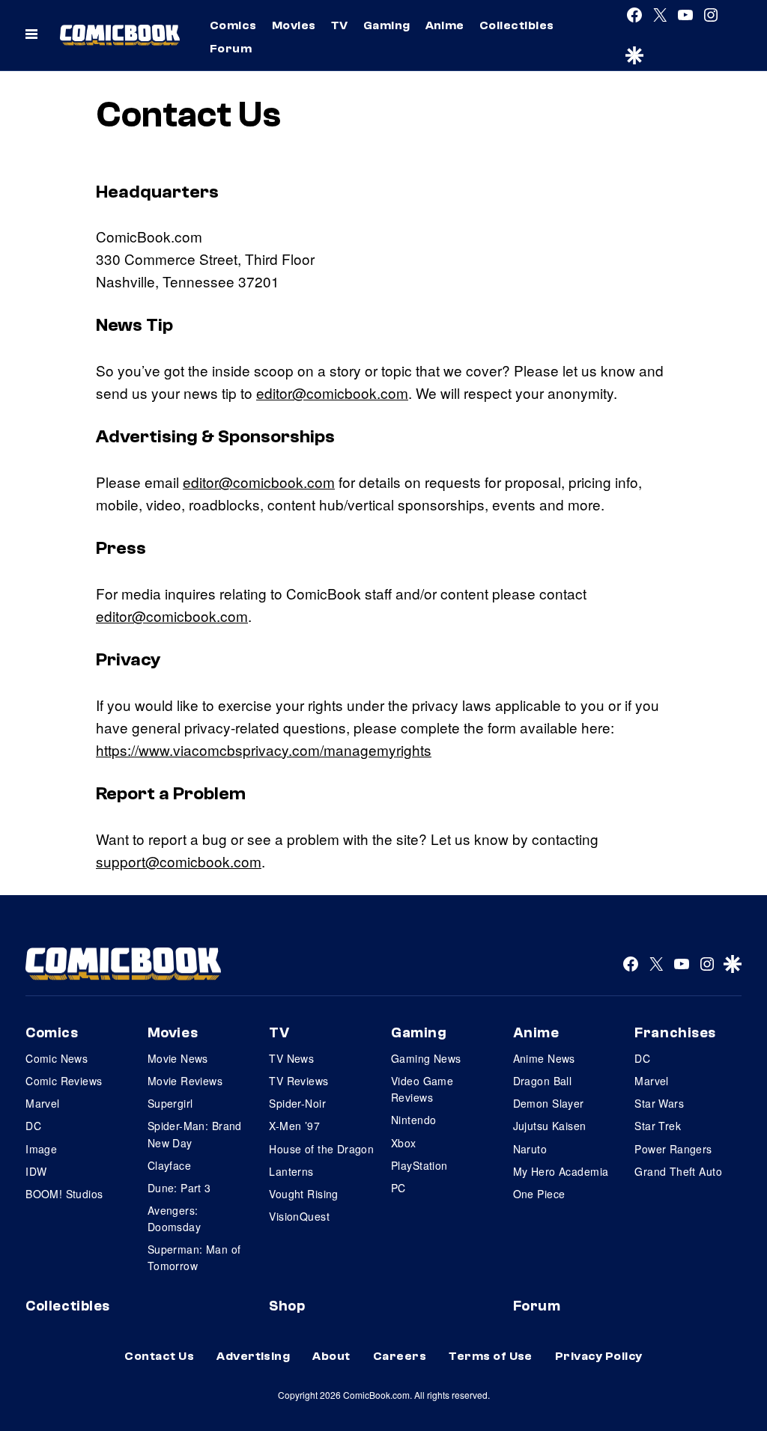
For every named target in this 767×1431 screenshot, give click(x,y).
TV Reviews (298, 1080)
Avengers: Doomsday (174, 1218)
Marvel (42, 1103)
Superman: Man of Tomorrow (194, 1257)
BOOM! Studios (64, 1193)
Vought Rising (303, 1193)
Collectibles (516, 25)
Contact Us (159, 1356)
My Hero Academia (561, 1171)
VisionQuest (299, 1216)
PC (398, 1187)
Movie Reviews (185, 1080)
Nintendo (413, 1119)
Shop (287, 1306)
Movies (294, 25)
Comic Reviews (63, 1080)
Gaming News (426, 1058)
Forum (231, 48)
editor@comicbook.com (332, 392)
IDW (35, 1171)
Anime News (544, 1058)
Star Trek (657, 1125)
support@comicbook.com (178, 861)
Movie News (178, 1058)
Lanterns (291, 1171)
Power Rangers (673, 1148)
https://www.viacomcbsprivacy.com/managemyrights (263, 749)
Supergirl (170, 1103)
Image (41, 1148)
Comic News (56, 1058)
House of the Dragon (321, 1148)
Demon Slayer (548, 1103)
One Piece (539, 1193)
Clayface (169, 1165)
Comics (233, 25)
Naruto (530, 1148)
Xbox (403, 1142)
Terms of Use (491, 1356)
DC (33, 1125)
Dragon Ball (542, 1080)
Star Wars (659, 1103)
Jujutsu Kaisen (549, 1125)
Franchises (675, 1033)
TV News (291, 1058)
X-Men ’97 (294, 1125)
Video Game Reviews (422, 1089)
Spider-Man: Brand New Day (195, 1134)
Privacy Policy (599, 1356)
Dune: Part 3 (179, 1187)
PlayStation (419, 1165)
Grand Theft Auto (678, 1171)
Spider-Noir (297, 1103)
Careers (399, 1356)
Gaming (386, 25)
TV (339, 25)
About (331, 1356)
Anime (444, 25)
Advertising (253, 1356)
